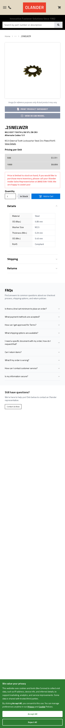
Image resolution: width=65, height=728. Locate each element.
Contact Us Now (13, 406)
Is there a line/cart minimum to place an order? (26, 308)
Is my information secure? (16, 376)
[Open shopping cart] (60, 7)
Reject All (32, 722)
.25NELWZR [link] (26, 36)
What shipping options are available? (21, 332)
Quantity (10, 191)
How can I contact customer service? (21, 368)
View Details (10, 143)
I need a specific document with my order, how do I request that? (28, 342)
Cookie (42, 706)
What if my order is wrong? (17, 360)
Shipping (12, 259)
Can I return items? (13, 352)
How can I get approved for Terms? (20, 324)
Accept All (32, 714)
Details (11, 206)
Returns (12, 268)
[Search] (58, 25)
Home (7, 36)
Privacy (31, 706)
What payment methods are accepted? (22, 316)
